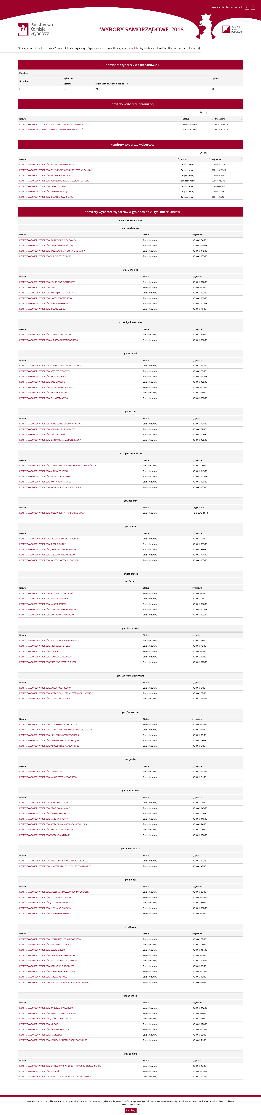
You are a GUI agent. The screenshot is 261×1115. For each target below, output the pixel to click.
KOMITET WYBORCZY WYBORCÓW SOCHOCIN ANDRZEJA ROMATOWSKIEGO (53, 1040)
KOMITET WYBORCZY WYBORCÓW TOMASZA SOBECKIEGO (45, 656)
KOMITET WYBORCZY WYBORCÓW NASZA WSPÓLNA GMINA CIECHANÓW (52, 250)
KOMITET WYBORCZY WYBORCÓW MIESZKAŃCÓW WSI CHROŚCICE (49, 538)
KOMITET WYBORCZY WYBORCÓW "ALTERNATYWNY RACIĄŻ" (46, 593)
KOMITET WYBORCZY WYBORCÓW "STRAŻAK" (39, 651)
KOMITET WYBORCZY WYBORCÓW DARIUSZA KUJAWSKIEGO (46, 1008)
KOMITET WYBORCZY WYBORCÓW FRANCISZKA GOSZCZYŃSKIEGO (49, 735)
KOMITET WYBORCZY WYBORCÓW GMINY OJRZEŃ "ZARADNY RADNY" (50, 440)
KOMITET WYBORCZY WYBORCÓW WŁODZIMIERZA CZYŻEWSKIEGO (49, 745)
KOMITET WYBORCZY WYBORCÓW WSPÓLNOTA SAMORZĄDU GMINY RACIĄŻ (53, 982)
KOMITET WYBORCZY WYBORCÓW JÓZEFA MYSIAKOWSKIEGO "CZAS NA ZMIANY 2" (56, 170)
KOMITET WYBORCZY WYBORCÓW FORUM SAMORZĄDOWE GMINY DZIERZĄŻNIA (55, 729)
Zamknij (130, 1110)
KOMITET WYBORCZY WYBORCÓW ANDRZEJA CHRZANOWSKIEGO (48, 340)
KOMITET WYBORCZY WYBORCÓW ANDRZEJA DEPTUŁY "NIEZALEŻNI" (50, 365)
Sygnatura (220, 118)
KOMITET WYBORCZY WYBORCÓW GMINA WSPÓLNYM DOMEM (47, 240)
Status (186, 118)
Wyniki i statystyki (117, 48)
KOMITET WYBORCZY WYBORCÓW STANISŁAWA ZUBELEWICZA (47, 282)
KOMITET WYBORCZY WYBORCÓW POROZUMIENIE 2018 (44, 303)
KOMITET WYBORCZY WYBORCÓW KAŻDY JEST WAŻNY (43, 434)
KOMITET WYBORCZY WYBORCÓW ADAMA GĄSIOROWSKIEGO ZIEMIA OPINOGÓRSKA (57, 465)
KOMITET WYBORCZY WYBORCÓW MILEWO (38, 1024)
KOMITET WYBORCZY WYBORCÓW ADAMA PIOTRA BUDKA (45, 334)
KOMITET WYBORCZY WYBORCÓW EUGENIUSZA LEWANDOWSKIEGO (50, 939)
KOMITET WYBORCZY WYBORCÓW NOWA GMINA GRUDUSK (46, 387)
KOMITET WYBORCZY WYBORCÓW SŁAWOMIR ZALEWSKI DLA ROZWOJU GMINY (54, 866)
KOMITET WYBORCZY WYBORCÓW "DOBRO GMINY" (42, 544)
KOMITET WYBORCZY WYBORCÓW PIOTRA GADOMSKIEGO (45, 298)
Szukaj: (203, 112)
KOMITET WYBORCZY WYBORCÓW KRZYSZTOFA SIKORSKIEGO (47, 955)
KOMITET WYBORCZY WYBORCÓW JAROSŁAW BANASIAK (44, 808)
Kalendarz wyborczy (74, 48)
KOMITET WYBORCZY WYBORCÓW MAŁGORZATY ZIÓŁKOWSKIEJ (48, 960)
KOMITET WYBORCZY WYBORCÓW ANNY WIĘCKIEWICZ (43, 471)
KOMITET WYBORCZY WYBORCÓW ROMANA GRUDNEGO (44, 913)
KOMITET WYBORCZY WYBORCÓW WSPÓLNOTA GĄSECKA (45, 256)
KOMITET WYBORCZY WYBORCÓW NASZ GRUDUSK (42, 381)
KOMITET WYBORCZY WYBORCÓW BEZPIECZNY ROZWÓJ (44, 371)
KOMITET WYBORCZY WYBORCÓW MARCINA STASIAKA (43, 818)
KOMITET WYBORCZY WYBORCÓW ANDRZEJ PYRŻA (41, 771)
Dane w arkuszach (177, 48)
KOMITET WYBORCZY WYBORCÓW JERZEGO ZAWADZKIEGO (45, 1018)
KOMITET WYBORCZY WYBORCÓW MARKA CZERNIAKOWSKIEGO (48, 777)
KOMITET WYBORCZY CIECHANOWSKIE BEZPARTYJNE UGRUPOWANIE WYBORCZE (55, 124)
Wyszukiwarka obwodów (153, 48)
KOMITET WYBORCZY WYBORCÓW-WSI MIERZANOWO (43, 398)
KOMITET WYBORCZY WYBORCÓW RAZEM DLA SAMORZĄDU (46, 197)
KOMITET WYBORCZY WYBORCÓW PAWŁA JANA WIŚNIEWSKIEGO (48, 292)
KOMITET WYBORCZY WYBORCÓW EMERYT (38, 287)
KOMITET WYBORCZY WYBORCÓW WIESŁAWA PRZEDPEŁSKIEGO (48, 662)
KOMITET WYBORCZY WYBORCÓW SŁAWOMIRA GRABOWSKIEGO (48, 609)
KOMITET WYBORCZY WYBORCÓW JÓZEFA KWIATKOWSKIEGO (46, 902)
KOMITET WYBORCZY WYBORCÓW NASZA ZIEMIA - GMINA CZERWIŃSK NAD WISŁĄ (56, 693)
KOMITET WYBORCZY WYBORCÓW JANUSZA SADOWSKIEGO (45, 598)
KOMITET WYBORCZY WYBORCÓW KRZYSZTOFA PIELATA (44, 813)
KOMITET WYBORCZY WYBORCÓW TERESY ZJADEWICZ (43, 976)
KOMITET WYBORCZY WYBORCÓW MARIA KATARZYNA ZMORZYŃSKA (50, 487)
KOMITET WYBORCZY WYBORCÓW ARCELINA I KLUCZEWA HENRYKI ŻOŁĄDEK (54, 891)
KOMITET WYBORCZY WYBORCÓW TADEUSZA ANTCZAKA (44, 835)
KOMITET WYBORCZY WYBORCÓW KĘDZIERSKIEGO (42, 949)
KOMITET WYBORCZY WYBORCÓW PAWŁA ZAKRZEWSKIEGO (46, 829)
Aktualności (41, 48)
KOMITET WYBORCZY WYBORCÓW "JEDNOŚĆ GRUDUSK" (44, 376)
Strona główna (25, 48)
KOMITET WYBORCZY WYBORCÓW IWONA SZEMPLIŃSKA (44, 476)
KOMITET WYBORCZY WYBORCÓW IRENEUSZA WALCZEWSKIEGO (48, 1013)
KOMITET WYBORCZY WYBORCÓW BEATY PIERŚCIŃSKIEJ (44, 802)
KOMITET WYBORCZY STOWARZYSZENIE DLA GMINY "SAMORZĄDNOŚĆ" (51, 129)
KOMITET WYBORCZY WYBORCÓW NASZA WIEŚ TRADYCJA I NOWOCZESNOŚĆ (53, 860)
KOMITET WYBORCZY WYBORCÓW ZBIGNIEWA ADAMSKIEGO (46, 614)
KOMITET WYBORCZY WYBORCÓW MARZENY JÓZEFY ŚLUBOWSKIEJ (49, 560)
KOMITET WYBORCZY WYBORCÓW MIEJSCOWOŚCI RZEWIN (45, 645)
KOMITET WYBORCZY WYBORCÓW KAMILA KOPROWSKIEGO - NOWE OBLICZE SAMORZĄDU (60, 1066)
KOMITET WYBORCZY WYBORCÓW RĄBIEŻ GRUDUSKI (43, 392)
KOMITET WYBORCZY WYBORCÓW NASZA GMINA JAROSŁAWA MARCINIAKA (53, 824)
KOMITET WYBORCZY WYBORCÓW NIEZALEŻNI (40, 1071)
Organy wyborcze (96, 48)
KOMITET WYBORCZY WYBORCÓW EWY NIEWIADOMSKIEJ (45, 897)
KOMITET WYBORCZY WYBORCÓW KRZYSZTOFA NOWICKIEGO (47, 554)
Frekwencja (195, 48)
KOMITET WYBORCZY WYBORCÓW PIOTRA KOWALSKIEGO (45, 481)
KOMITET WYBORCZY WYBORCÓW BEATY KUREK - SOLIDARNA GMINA (50, 423)
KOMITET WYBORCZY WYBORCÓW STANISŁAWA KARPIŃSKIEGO (47, 971)
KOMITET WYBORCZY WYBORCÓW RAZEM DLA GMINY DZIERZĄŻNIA (49, 740)
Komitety (133, 48)
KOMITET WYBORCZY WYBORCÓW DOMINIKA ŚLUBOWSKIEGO (47, 429)
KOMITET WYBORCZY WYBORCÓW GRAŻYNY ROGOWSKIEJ (45, 944)
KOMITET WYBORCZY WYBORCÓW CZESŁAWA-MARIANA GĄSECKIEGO (50, 724)
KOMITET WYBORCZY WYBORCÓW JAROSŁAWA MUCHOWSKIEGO (48, 549)
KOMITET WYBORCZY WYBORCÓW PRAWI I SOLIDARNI (43, 186)
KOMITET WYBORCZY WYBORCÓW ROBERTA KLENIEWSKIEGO (46, 966)
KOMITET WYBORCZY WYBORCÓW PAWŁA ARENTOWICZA (45, 908)
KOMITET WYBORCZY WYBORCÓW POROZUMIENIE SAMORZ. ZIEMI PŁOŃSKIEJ (54, 180)
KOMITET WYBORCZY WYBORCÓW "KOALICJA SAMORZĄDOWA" (47, 164)
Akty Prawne (55, 48)
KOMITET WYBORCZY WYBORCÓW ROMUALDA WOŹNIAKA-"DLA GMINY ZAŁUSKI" (55, 1076)
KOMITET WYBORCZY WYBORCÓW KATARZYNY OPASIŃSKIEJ (46, 245)
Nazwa (22, 118)
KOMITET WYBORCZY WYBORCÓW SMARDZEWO (41, 1034)
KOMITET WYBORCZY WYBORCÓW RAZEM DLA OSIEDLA (44, 1029)
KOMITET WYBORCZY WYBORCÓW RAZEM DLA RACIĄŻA (44, 191)
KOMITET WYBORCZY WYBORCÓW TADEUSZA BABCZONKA (45, 698)
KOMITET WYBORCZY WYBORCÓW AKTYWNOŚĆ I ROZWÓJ (45, 687)
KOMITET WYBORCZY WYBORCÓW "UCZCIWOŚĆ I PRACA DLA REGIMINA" (51, 512)
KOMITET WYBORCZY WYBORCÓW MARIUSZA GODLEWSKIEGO (47, 175)
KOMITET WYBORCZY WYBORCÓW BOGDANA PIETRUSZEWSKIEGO (49, 640)
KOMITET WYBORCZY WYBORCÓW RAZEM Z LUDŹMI (42, 308)
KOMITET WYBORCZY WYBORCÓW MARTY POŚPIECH (43, 604)
